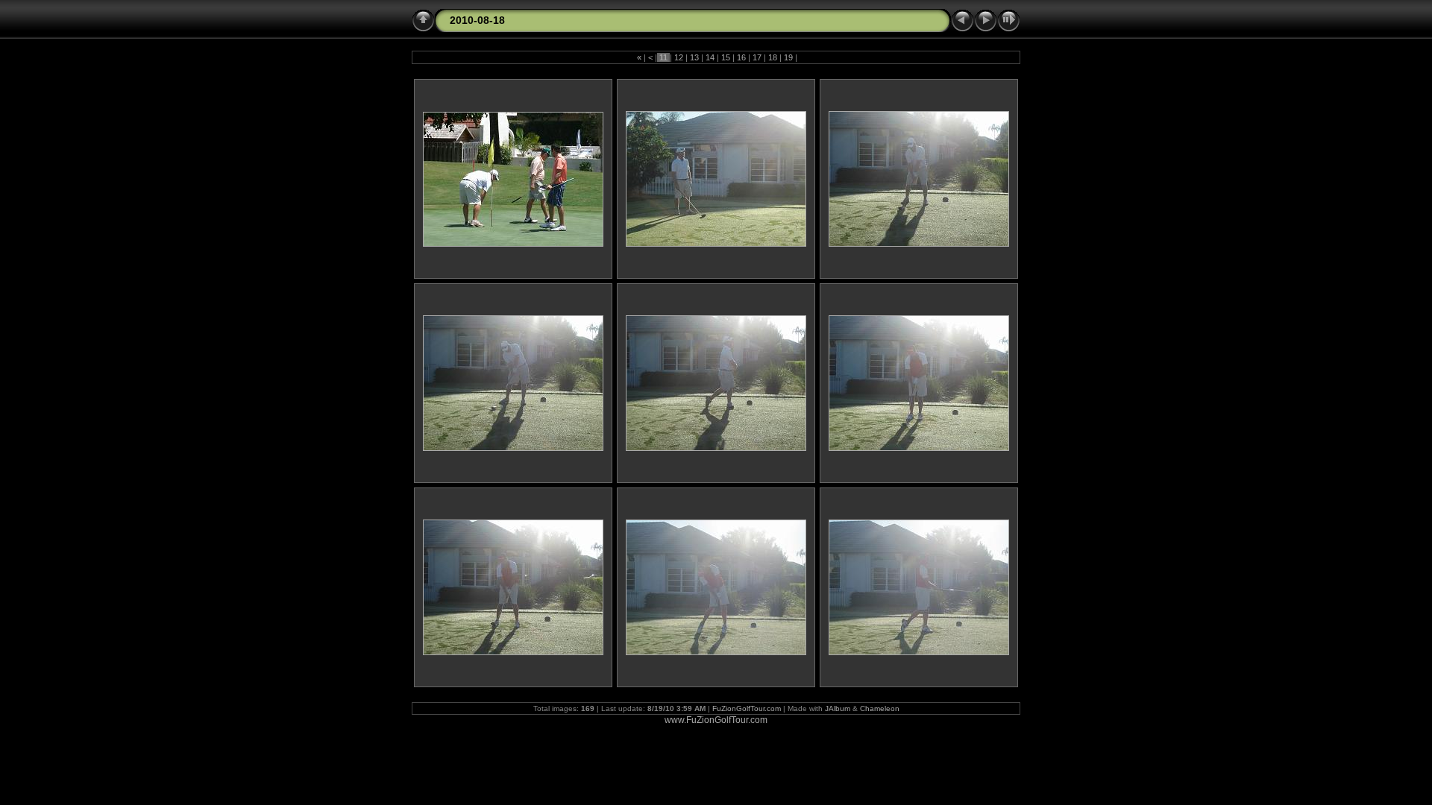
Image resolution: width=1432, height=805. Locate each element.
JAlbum (837, 708)
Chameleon (879, 708)
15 (725, 57)
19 (788, 57)
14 (710, 57)
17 (757, 57)
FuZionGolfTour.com (746, 708)
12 (678, 57)
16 (741, 57)
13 (694, 57)
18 (772, 57)
